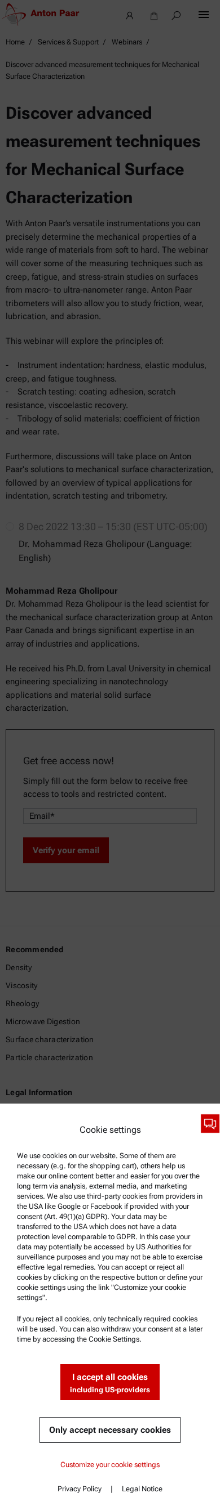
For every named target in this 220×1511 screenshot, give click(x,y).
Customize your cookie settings (110, 1464)
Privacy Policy (80, 1489)
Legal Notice (142, 1489)
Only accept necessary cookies (110, 1430)
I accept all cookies (110, 1383)
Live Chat (210, 1123)
